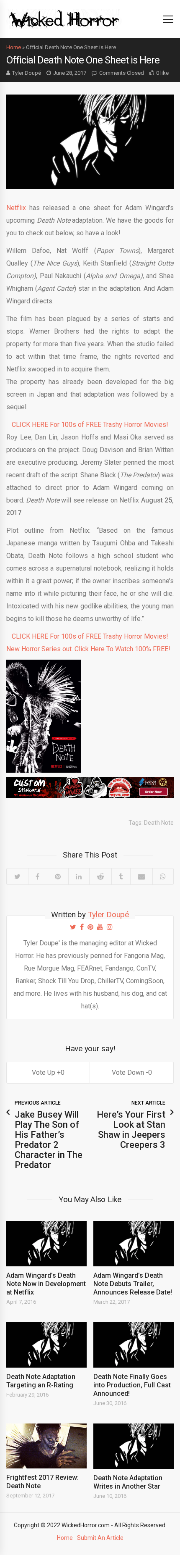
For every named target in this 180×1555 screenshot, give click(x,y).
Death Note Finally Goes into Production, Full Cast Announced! (132, 1385)
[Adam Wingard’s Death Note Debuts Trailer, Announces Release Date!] (133, 1243)
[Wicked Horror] (64, 19)
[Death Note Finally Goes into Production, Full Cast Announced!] (133, 1345)
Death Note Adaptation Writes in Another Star (127, 1482)
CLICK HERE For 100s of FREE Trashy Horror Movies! (90, 425)
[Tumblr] (121, 876)
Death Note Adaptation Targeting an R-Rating (40, 1381)
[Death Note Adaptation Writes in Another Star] (133, 1446)
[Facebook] (37, 876)
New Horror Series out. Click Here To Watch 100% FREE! (88, 649)
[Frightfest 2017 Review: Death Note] (46, 1446)
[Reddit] (100, 876)
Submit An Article (100, 1538)
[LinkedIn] (79, 876)
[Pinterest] (57, 876)
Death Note (159, 822)
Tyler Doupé (26, 73)
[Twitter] (17, 876)
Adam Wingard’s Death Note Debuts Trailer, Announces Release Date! (132, 1283)
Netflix (16, 208)
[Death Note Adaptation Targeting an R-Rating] (46, 1345)
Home (13, 47)
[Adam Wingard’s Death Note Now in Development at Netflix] (46, 1243)
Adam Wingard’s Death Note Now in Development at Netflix (46, 1283)
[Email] (141, 876)
